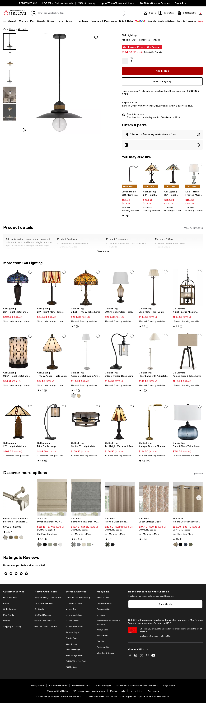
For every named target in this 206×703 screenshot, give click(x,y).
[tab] (9, 41)
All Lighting (23, 29)
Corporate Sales (104, 603)
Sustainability (103, 647)
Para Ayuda (8, 615)
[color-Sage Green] (89, 544)
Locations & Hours (74, 603)
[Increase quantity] (138, 61)
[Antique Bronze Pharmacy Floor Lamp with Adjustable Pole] (154, 422)
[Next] (198, 174)
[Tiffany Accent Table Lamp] (52, 351)
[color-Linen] (84, 544)
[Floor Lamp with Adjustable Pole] (154, 351)
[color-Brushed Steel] (73, 396)
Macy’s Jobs (102, 630)
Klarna (6, 603)
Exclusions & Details (149, 636)
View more (103, 251)
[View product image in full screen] (25, 130)
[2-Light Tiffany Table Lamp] (86, 287)
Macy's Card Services (44, 621)
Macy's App (71, 609)
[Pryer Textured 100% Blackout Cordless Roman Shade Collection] (52, 497)
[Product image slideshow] (60, 83)
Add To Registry (162, 81)
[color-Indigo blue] (185, 544)
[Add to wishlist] (96, 37)
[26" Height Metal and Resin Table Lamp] (18, 287)
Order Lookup (9, 609)
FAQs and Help (10, 597)
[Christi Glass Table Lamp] (188, 422)
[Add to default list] (136, 166)
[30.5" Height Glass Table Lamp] (120, 287)
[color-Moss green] (107, 544)
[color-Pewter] (6, 537)
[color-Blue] (79, 544)
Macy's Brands (72, 621)
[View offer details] (162, 134)
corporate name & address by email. (153, 696)
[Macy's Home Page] (14, 13)
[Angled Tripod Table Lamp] (188, 351)
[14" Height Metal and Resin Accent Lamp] (120, 422)
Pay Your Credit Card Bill (45, 626)
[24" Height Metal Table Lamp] (52, 287)
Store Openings (73, 650)
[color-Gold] (16, 537)
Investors (101, 615)
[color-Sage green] (50, 544)
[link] (130, 203)
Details (158, 52)
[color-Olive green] (191, 544)
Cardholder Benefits (43, 603)
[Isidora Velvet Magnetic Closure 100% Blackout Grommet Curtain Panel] (188, 497)
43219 (133, 102)
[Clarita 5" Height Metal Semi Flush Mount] (86, 422)
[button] (52, 83)
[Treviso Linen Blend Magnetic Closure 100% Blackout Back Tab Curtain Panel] (120, 497)
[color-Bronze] (11, 537)
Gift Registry (71, 667)
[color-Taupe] (175, 544)
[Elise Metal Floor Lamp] (154, 287)
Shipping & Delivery (12, 626)
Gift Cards (39, 609)
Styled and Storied (105, 653)
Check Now (166, 636)
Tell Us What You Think (76, 661)
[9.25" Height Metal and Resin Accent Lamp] (18, 351)
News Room (102, 635)
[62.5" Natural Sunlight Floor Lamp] (130, 173)
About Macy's (103, 597)
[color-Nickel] (21, 537)
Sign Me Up (165, 604)
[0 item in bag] (200, 13)
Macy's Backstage (74, 615)
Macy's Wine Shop (74, 626)
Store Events (71, 644)
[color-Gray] (73, 544)
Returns (6, 621)
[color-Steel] (40, 544)
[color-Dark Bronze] (79, 396)
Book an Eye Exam (74, 655)
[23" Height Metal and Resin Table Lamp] (173, 173)
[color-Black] (45, 544)
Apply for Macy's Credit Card (47, 597)
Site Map (101, 641)
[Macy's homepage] (4, 29)
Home (12, 29)
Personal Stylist (73, 632)
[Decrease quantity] (125, 61)
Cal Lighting (129, 35)
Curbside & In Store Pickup (78, 597)
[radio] (73, 395)
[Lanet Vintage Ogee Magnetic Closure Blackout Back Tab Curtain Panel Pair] (154, 497)
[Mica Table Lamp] (52, 422)
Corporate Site (103, 609)
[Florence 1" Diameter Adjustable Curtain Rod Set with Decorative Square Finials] (18, 497)
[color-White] (60, 544)
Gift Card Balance (42, 615)
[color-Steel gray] (55, 544)
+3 (93, 544)
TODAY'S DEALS (28, 3)
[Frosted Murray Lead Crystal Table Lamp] (194, 173)
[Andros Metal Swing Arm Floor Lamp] (86, 351)
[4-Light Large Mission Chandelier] (188, 287)
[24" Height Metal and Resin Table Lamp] (151, 173)
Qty (131, 58)
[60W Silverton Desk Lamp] (120, 351)
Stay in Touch (72, 638)
